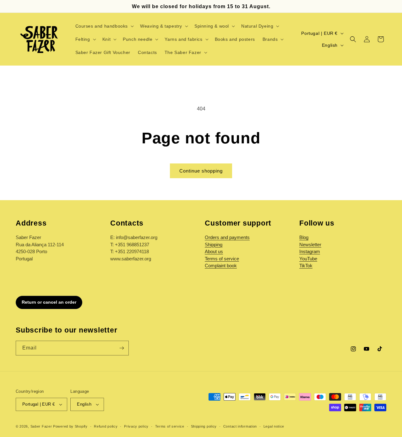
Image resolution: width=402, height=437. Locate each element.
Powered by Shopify (70, 426)
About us (214, 251)
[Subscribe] (121, 348)
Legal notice (273, 426)
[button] (104, 26)
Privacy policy (136, 426)
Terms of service (222, 258)
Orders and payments (227, 237)
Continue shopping (201, 170)
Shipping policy (204, 426)
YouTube (308, 258)
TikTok (305, 265)
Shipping (213, 244)
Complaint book (221, 265)
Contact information (240, 426)
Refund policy (105, 426)
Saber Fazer (41, 426)
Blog (303, 237)
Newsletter (310, 244)
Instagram (309, 251)
